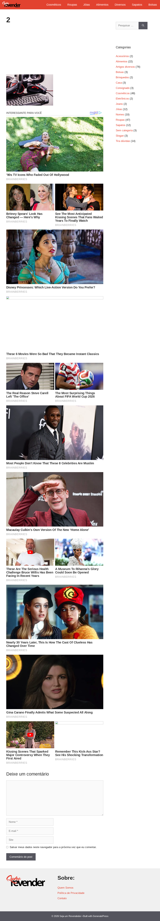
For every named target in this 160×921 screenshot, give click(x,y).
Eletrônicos (122, 98)
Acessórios (122, 56)
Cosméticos (53, 4)
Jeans (119, 103)
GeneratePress (100, 916)
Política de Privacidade (71, 893)
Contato (62, 898)
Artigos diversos (125, 66)
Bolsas (152, 4)
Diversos (120, 4)
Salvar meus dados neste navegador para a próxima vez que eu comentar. (53, 847)
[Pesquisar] (143, 25)
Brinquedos (122, 77)
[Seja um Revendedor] (11, 4)
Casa (119, 82)
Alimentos (102, 4)
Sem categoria (124, 130)
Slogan (120, 135)
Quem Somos (65, 887)
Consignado (123, 88)
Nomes (120, 114)
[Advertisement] (54, 51)
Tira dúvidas (123, 141)
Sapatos (137, 4)
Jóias (86, 4)
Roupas (72, 4)
